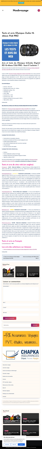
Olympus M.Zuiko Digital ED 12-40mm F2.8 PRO (19, 73)
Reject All (14, 444)
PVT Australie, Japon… (7, 382)
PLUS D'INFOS (21, 2)
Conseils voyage (6, 373)
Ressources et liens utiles (8, 385)
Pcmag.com (4, 167)
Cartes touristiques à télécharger (10, 370)
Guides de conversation (8, 376)
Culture (4, 379)
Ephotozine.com (5, 209)
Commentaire (6, 286)
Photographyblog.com (6, 173)
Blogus (28, 447)
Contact (4, 396)
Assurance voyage (6, 364)
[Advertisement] (21, 23)
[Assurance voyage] (21, 345)
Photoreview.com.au (6, 222)
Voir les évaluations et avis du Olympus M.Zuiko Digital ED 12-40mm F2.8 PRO (20, 249)
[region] (14, 441)
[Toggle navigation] (3, 10)
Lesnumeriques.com (6, 243)
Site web (5, 312)
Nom (4, 302)
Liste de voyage (6, 367)
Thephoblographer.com (7, 191)
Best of (4, 387)
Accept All (21, 444)
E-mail (4, 307)
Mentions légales (6, 390)
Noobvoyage (20, 10)
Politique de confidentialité (8, 393)
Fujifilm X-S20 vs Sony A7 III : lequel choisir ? (8, 275)
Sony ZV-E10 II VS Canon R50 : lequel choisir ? (33, 275)
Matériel (6, 418)
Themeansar (33, 447)
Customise (7, 444)
